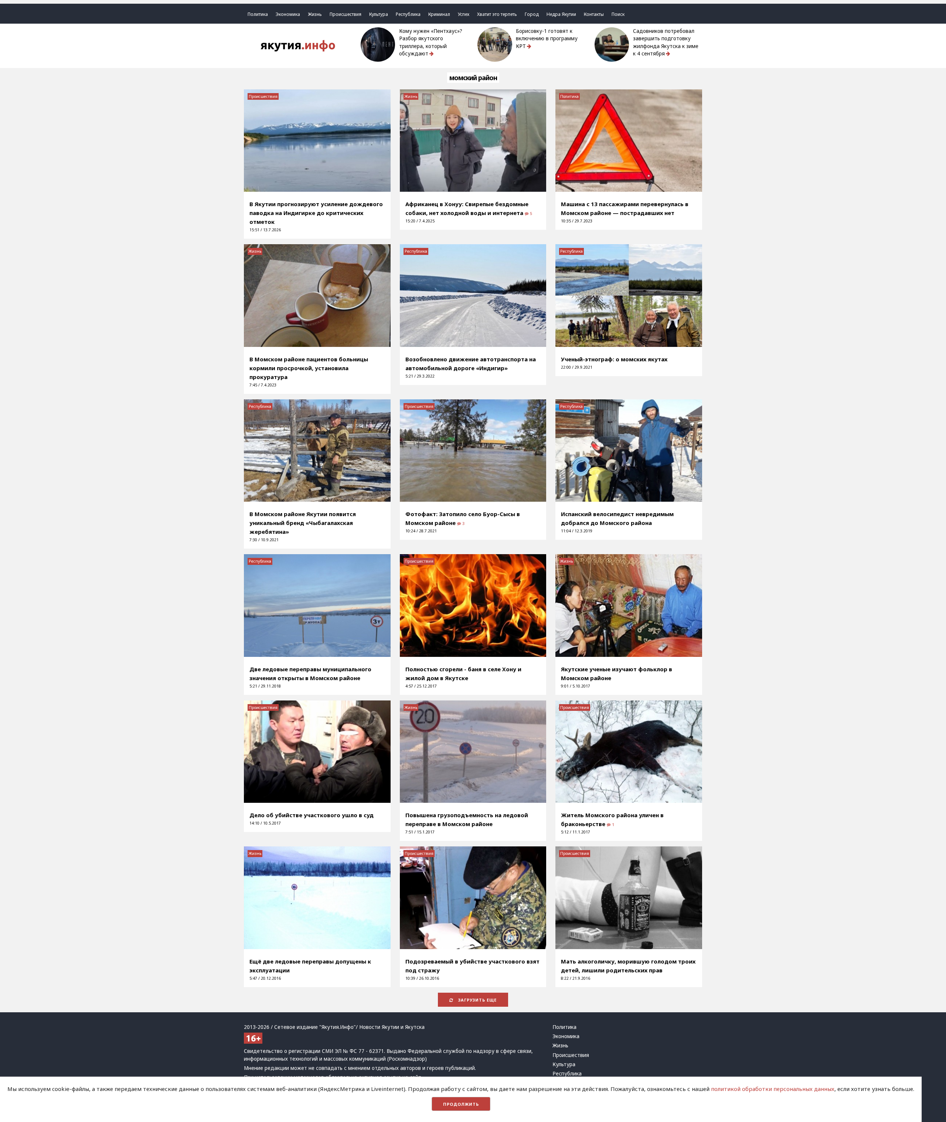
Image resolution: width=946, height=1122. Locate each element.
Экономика (288, 14)
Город (532, 14)
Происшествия (345, 14)
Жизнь (315, 14)
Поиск (618, 14)
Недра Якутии (561, 14)
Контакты (594, 14)
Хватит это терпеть (497, 14)
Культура (378, 14)
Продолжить (461, 1104)
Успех (463, 14)
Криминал (439, 14)
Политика (258, 14)
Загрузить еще (477, 1000)
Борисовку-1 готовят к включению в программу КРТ (547, 39)
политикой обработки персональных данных (772, 1088)
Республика (408, 14)
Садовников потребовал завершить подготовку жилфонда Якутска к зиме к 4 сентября (665, 42)
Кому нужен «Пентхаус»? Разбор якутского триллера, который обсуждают (430, 42)
